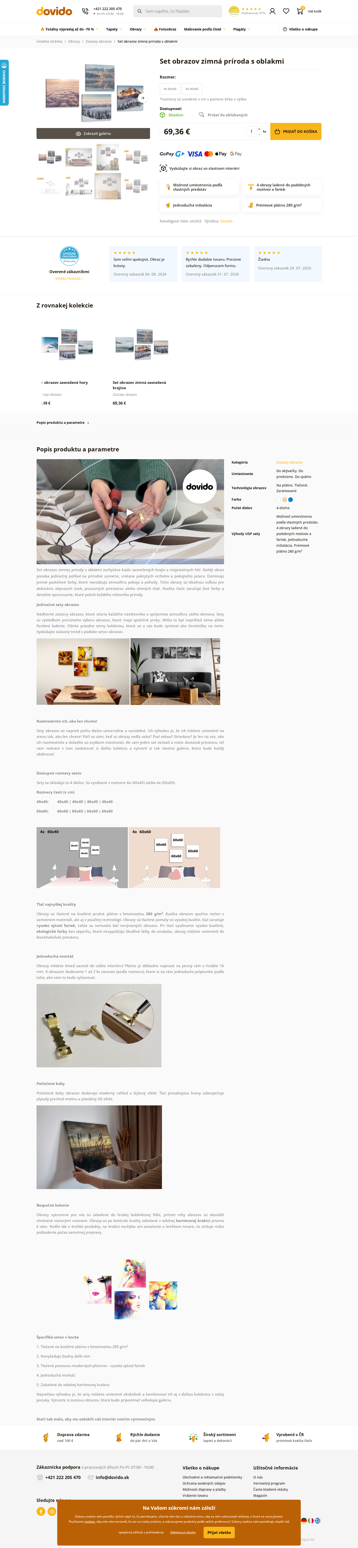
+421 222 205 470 (62, 1477)
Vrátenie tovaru (195, 1495)
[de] (304, 1520)
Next (143, 98)
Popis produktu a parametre (61, 422)
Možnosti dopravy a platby (204, 1489)
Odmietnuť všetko (183, 1532)
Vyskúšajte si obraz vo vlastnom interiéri (204, 168)
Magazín (260, 1495)
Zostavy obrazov (99, 41)
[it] (311, 1520)
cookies (90, 1521)
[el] (317, 1520)
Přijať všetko (219, 1532)
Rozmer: (168, 77)
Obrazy (74, 41)
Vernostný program (269, 1483)
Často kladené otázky (270, 1489)
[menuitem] (69, 29)
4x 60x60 (192, 89)
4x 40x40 (170, 89)
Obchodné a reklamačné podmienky (212, 1477)
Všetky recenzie (68, 278)
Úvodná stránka (49, 41)
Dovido (226, 220)
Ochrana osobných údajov (204, 1483)
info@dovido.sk (111, 1477)
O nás (258, 1477)
